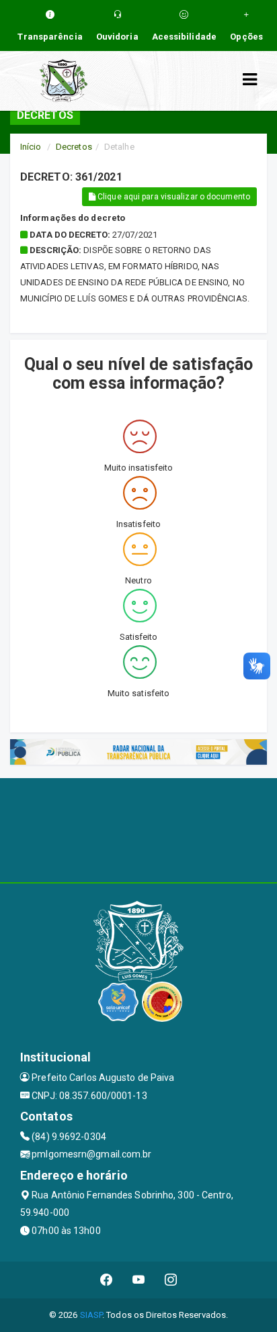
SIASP (91, 1315)
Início (31, 147)
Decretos (74, 147)
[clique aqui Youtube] (139, 1280)
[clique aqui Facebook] (106, 1280)
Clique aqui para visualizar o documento (172, 196)
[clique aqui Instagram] (171, 1280)
